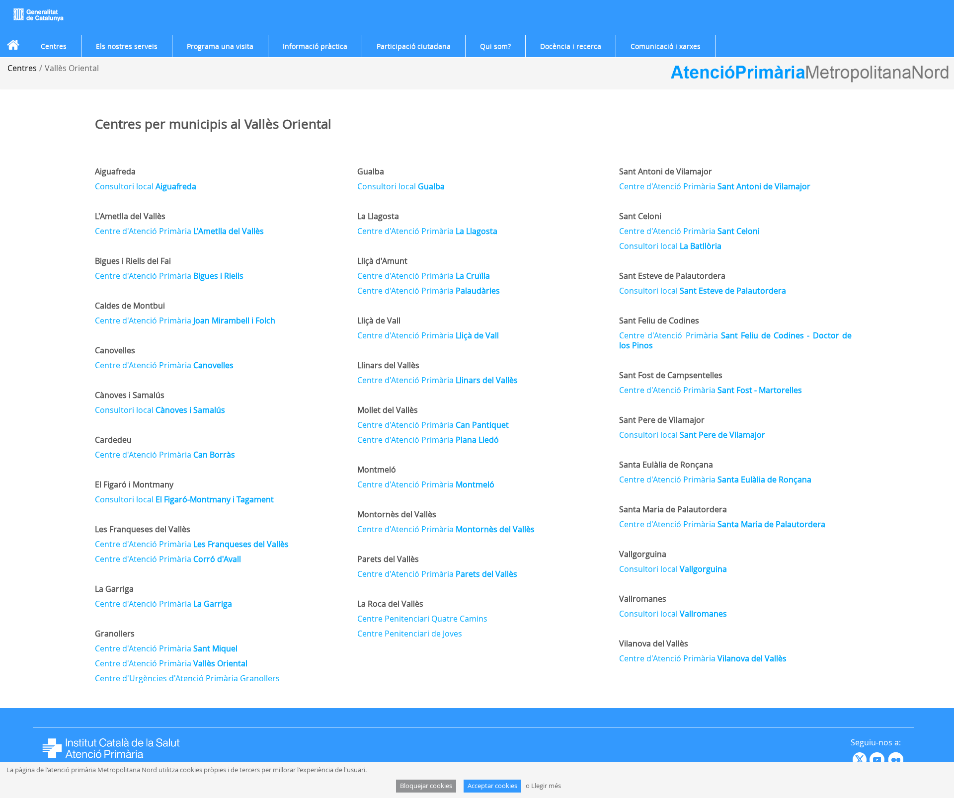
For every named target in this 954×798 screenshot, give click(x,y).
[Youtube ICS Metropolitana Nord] (852, 759)
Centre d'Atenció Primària (179, 231)
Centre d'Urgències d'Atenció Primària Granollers (187, 678)
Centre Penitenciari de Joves (409, 633)
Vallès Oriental (72, 68)
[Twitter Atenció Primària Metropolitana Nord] (861, 759)
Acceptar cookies (492, 786)
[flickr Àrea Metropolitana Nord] (897, 759)
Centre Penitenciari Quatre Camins (422, 618)
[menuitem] (53, 46)
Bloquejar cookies (426, 786)
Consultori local (145, 186)
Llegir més (546, 786)
